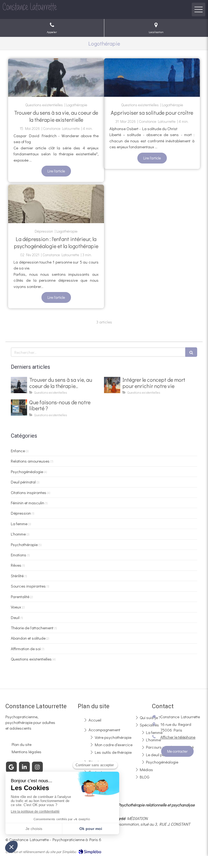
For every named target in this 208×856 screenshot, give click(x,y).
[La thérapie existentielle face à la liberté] (19, 407)
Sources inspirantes (28, 586)
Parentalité (20, 596)
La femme (19, 523)
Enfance (18, 450)
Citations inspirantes (28, 492)
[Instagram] (37, 767)
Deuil (15, 617)
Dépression (21, 513)
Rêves (16, 565)
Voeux (16, 607)
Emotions (18, 554)
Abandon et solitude (28, 638)
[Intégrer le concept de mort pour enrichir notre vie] (112, 385)
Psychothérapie (24, 544)
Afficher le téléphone (177, 737)
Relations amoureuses (30, 461)
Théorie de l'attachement (32, 627)
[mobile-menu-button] (198, 9)
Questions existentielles (31, 659)
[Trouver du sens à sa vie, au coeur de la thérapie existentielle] (56, 77)
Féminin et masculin (27, 502)
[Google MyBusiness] (11, 767)
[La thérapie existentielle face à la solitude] (152, 77)
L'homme (18, 534)
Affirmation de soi (26, 648)
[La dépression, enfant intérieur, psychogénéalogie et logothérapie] (56, 204)
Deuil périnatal (23, 482)
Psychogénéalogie (27, 471)
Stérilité (17, 575)
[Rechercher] (191, 352)
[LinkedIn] (24, 767)
